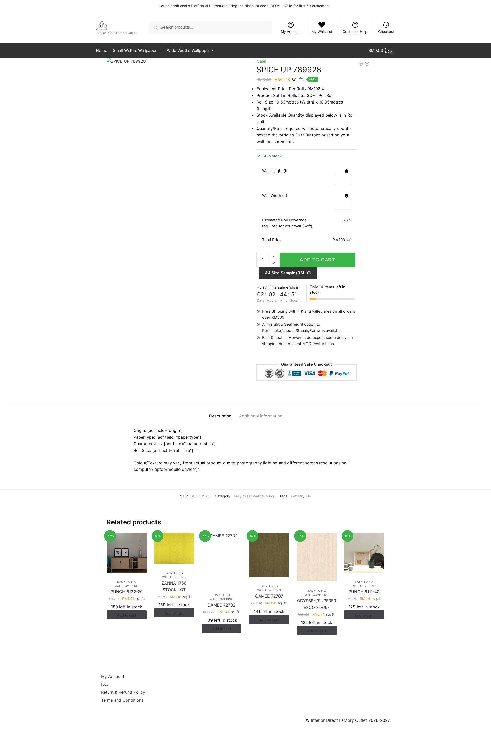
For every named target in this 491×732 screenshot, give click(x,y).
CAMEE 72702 (221, 605)
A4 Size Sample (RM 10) (288, 273)
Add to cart (317, 259)
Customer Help (355, 31)
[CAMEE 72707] (269, 555)
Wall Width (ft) (274, 195)
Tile (308, 496)
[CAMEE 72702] (222, 559)
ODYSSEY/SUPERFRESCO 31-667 (316, 604)
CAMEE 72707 (269, 596)
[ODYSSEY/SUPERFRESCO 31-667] (317, 557)
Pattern (297, 496)
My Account (291, 31)
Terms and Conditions (122, 700)
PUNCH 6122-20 (126, 591)
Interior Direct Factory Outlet (339, 720)
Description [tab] (220, 415)
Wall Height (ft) (275, 170)
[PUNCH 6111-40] (364, 553)
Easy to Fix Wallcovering (254, 496)
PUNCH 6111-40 (364, 591)
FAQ (105, 684)
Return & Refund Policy (123, 692)
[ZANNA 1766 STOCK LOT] (174, 548)
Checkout (386, 31)
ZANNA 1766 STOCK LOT (174, 586)
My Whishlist (321, 31)
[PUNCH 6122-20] (127, 553)
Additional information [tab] (260, 415)
